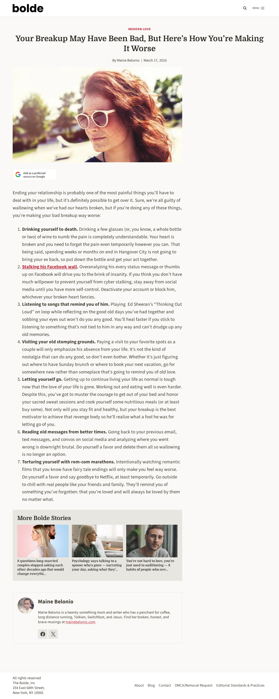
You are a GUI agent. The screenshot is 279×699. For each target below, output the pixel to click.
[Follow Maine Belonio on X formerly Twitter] (53, 634)
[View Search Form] (245, 8)
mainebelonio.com (80, 622)
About (139, 685)
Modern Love (139, 29)
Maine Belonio (128, 60)
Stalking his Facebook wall (49, 266)
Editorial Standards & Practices (240, 685)
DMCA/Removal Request (193, 685)
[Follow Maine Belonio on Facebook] (42, 634)
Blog (151, 685)
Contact (165, 685)
